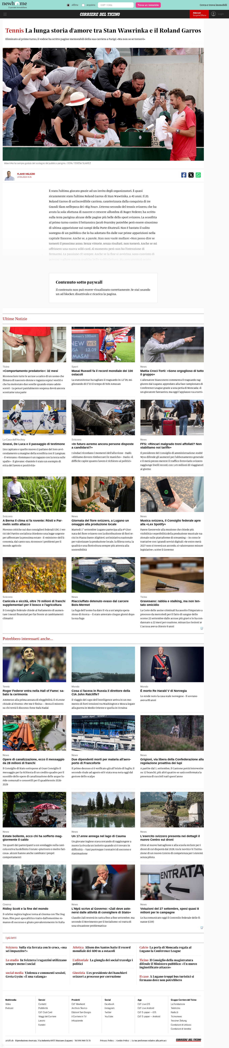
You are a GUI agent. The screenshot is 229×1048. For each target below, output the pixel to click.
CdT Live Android (146, 1008)
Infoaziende (77, 1020)
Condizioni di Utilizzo (181, 1024)
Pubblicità (43, 1008)
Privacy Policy (107, 1040)
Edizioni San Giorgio (81, 1012)
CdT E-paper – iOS (147, 1012)
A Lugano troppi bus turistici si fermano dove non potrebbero (166, 978)
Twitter (108, 1012)
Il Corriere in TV (79, 1016)
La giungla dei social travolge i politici (103, 962)
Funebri (41, 1024)
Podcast (9, 1008)
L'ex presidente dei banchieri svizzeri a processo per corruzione (100, 974)
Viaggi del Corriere (47, 1016)
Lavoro (41, 1020)
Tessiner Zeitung (179, 1020)
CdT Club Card (45, 1012)
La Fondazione (178, 1004)
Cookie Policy (122, 1040)
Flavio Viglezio (26, 174)
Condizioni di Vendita (181, 1028)
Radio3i (174, 1012)
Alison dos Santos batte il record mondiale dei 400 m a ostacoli (102, 949)
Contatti (42, 1004)
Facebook (109, 1004)
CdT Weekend (78, 1004)
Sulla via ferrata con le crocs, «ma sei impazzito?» (36, 949)
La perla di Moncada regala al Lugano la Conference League (165, 949)
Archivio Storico (79, 1008)
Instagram (109, 1008)
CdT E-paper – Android (149, 1016)
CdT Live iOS (144, 1004)
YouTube (109, 1016)
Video (8, 1004)
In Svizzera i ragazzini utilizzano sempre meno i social (36, 962)
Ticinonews (176, 1016)
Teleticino (175, 1008)
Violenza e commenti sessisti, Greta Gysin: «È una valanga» (36, 974)
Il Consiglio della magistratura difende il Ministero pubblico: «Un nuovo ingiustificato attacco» (168, 963)
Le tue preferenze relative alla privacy (149, 1040)
